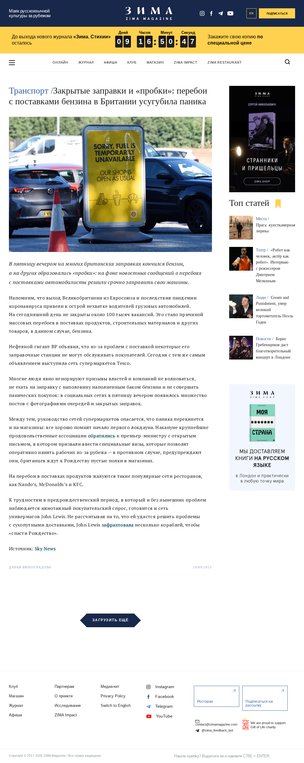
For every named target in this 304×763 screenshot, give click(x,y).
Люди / (263, 297)
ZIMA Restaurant (225, 62)
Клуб (132, 62)
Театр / (262, 250)
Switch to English (116, 705)
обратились (101, 435)
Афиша (110, 62)
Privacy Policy (113, 696)
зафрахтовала (118, 524)
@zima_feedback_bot (217, 730)
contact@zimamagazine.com (216, 724)
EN (251, 13)
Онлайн (60, 62)
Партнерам (64, 686)
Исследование (68, 705)
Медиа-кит (110, 686)
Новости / (265, 339)
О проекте (64, 696)
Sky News (45, 548)
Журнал (86, 62)
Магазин (155, 62)
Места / (263, 219)
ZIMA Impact (185, 62)
